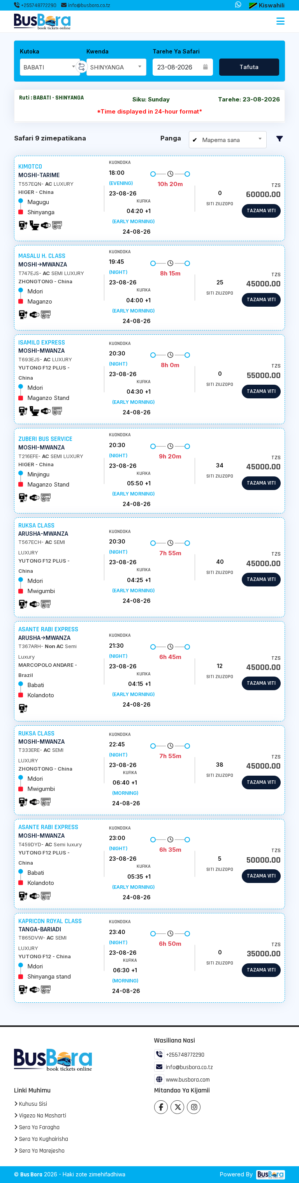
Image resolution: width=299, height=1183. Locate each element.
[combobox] (50, 67)
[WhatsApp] (238, 4)
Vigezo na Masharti (42, 1115)
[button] (267, 6)
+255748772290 (37, 5)
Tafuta (249, 67)
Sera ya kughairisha (43, 1139)
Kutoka (29, 51)
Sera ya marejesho (41, 1151)
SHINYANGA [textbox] (107, 67)
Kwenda (97, 51)
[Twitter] (177, 1107)
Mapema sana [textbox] (220, 140)
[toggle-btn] (280, 21)
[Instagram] (194, 1107)
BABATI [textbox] (33, 67)
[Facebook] (161, 1107)
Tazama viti (261, 210)
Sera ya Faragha (39, 1127)
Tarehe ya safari (176, 51)
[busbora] (269, 1175)
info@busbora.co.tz (89, 5)
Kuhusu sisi (32, 1104)
